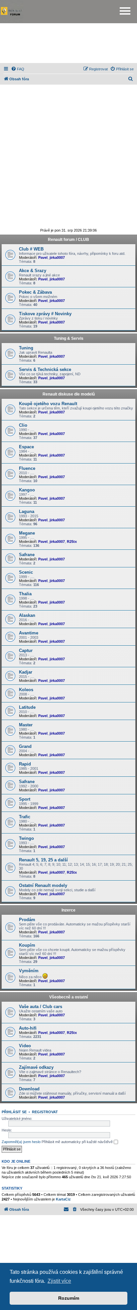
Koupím (27, 945)
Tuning (26, 347)
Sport (24, 799)
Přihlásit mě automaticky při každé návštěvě (78, 1142)
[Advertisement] (68, 43)
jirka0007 (57, 257)
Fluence (27, 468)
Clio (23, 425)
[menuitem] (17, 69)
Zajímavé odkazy (36, 1067)
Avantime (28, 632)
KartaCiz (63, 1199)
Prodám (27, 919)
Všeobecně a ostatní (68, 997)
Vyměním (29, 970)
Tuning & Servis (68, 338)
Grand (25, 746)
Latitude (27, 707)
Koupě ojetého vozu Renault (48, 403)
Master (26, 724)
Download (29, 1088)
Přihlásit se (14, 1112)
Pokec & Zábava (35, 292)
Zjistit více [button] (59, 1281)
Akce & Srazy (32, 270)
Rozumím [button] (68, 1298)
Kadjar (25, 672)
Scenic (26, 572)
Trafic (24, 816)
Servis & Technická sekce (45, 369)
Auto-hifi (28, 1028)
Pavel (43, 257)
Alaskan (27, 615)
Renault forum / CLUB (68, 239)
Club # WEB (31, 249)
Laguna (26, 511)
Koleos (26, 689)
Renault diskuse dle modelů (69, 394)
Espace (26, 446)
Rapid (25, 764)
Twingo (26, 838)
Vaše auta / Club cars (40, 1006)
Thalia (25, 593)
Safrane (27, 554)
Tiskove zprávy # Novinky (45, 313)
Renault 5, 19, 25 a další (43, 859)
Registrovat (45, 1112)
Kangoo (27, 489)
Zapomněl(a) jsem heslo (21, 1142)
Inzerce (68, 910)
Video (25, 1045)
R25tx (72, 542)
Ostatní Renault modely (43, 885)
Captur (26, 650)
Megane (27, 533)
